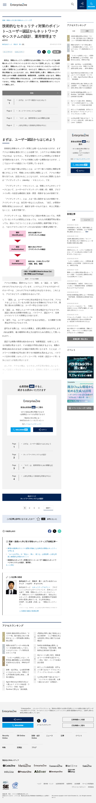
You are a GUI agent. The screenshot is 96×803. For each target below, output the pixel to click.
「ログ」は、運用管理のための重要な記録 (34, 118)
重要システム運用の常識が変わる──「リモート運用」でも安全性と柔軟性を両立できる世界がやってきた (80, 274)
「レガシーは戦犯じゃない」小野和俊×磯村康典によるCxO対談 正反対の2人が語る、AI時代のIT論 (19, 661)
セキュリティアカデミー (41, 587)
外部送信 (91, 787)
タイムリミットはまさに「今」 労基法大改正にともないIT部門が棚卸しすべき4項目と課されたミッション (80, 308)
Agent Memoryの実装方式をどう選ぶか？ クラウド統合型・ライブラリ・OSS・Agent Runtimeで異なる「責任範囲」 (18, 685)
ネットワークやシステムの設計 (29, 111)
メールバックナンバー (33, 424)
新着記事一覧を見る (80, 339)
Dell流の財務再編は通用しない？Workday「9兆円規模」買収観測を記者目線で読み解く (49, 647)
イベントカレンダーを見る (81, 408)
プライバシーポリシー (79, 787)
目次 (31, 93)
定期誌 (19, 747)
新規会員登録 (21, 430)
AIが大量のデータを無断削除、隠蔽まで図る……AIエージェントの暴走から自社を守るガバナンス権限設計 (79, 330)
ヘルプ (39, 784)
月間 (87, 31)
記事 (73, 220)
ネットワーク (8, 52)
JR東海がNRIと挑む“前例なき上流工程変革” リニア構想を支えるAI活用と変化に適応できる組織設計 (49, 637)
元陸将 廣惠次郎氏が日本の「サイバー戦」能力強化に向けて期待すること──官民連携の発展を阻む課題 (18, 637)
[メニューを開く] (4, 4)
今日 (73, 31)
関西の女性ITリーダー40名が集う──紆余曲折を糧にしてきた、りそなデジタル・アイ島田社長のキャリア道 (18, 649)
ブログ (34, 747)
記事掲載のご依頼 (78, 719)
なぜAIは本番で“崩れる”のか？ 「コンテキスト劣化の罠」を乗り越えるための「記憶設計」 (48, 679)
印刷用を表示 (10, 531)
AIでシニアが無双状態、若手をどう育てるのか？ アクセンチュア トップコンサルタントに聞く (49, 669)
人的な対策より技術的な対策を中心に (32, 125)
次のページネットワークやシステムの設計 (31, 497)
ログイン (44, 430)
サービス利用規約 (88, 784)
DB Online (21, 735)
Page (9, 111)
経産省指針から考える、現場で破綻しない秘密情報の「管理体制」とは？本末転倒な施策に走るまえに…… (79, 229)
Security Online (5, 736)
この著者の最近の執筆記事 (29, 611)
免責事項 (69, 784)
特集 (4, 747)
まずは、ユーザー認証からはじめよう (32, 100)
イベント (79, 735)
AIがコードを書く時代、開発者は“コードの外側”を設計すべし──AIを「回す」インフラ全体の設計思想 (49, 659)
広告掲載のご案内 (78, 725)
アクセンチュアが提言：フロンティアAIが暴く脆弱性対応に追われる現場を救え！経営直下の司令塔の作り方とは (79, 319)
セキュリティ (19, 52)
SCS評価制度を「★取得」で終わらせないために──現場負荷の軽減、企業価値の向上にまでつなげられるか (80, 285)
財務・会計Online (36, 736)
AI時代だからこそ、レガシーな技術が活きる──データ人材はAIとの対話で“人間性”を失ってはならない (79, 252)
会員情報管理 (60, 784)
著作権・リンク (48, 784)
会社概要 (77, 784)
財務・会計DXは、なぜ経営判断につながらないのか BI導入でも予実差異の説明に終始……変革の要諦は (18, 673)
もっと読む (10, 565)
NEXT (48, 508)
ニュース (87, 220)
